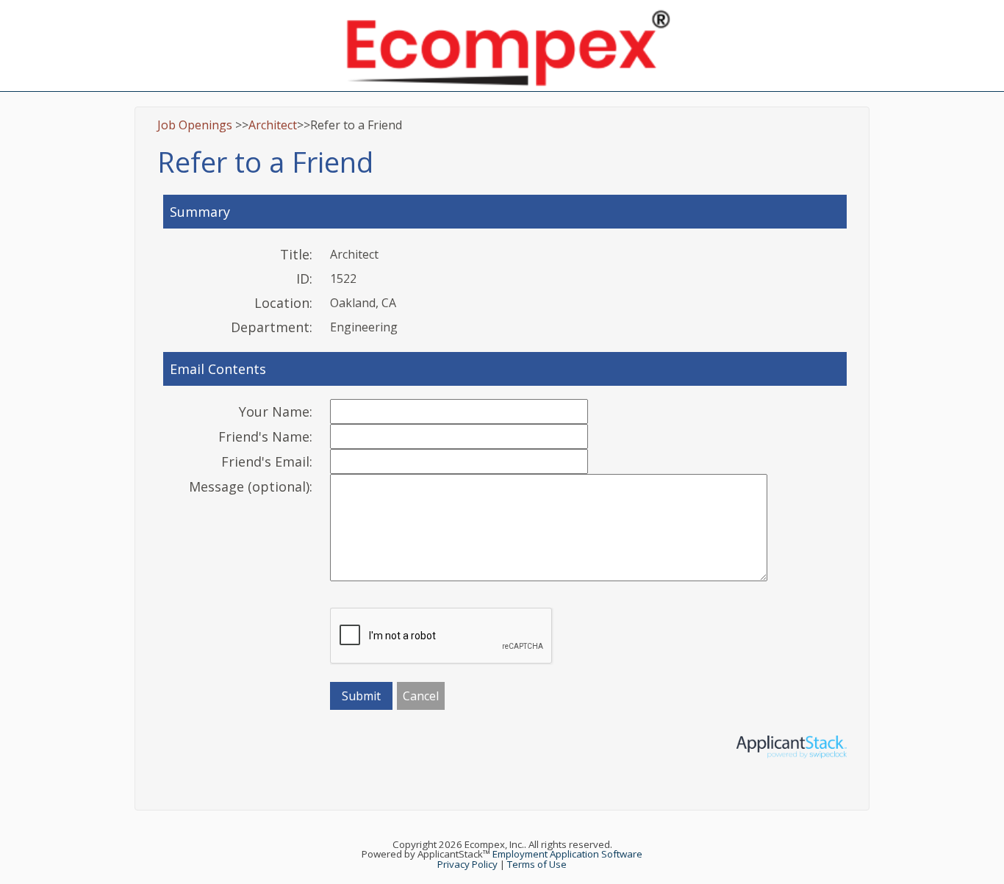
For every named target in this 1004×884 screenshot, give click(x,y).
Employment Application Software (567, 853)
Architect (272, 125)
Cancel (421, 696)
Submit (361, 696)
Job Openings (194, 125)
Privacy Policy (467, 864)
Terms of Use (537, 864)
